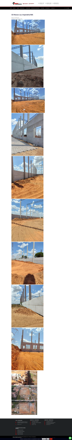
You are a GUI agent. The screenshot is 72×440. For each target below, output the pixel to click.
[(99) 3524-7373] (53, 3)
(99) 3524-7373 (56, 3)
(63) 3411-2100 (49, 3)
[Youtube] (68, 8)
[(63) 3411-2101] (38, 3)
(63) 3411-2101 (42, 3)
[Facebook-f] (65, 8)
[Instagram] (66, 8)
